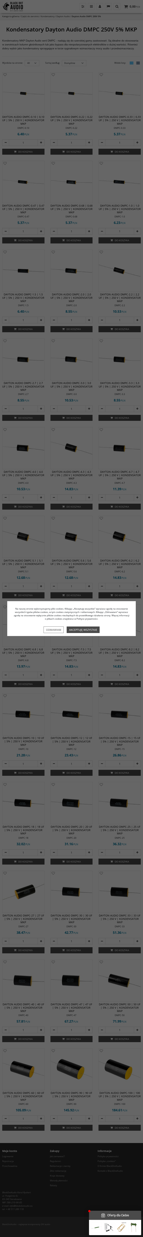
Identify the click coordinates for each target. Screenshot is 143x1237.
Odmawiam (53, 630)
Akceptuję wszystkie (83, 630)
